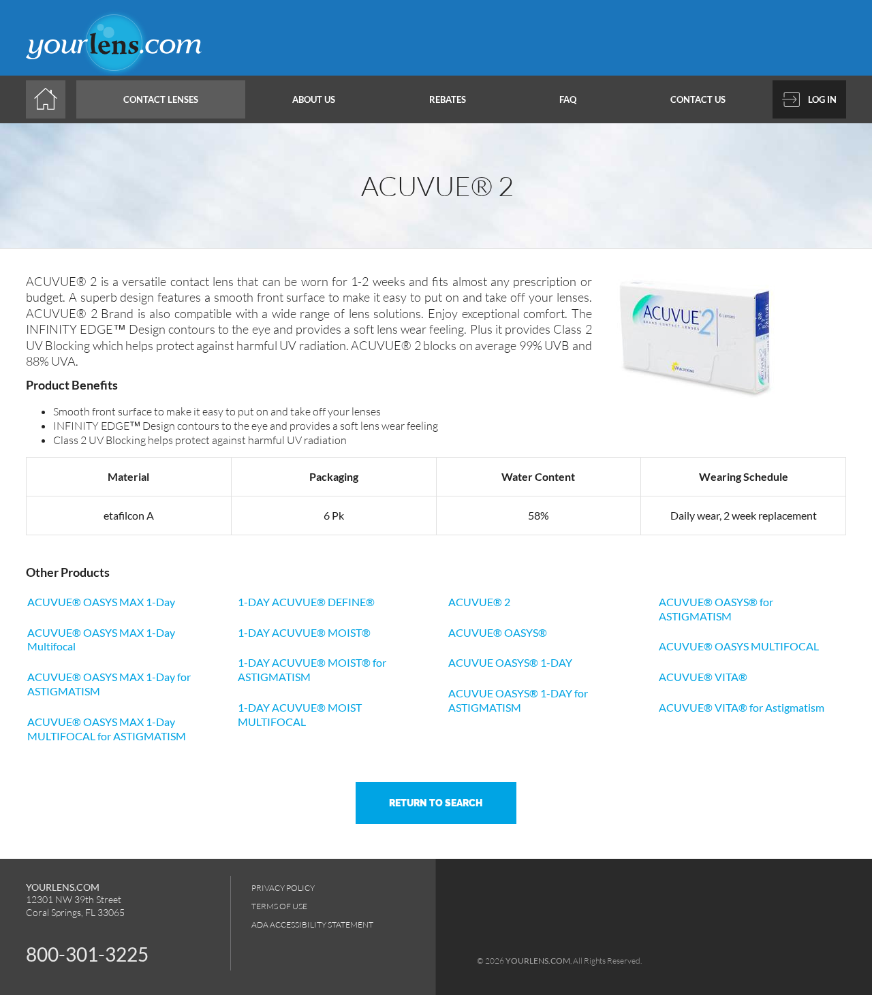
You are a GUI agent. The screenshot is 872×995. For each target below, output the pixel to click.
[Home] (45, 99)
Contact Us (698, 99)
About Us (313, 99)
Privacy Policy (283, 888)
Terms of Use (279, 906)
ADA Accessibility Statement (312, 924)
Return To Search (436, 802)
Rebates (447, 99)
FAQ (567, 99)
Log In (822, 99)
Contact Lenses (160, 99)
